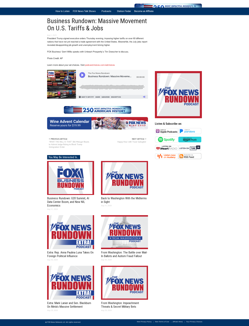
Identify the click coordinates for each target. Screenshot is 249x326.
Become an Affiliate (144, 11)
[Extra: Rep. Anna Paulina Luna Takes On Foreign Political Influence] (70, 232)
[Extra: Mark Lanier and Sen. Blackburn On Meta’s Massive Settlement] (70, 282)
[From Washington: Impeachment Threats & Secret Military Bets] (124, 282)
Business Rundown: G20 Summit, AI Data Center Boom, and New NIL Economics (68, 202)
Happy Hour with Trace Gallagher (131, 141)
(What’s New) (178, 322)
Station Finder (124, 11)
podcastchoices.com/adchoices (100, 64)
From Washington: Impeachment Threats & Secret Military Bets (120, 304)
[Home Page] (50, 11)
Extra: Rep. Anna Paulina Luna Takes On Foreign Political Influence (70, 254)
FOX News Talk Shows (83, 12)
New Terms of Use (162, 322)
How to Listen (62, 11)
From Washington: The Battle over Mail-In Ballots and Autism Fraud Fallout (124, 254)
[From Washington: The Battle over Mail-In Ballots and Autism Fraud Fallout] (124, 232)
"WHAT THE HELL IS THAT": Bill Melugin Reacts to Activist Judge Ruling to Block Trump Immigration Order (69, 144)
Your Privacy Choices (194, 322)
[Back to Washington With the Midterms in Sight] (124, 177)
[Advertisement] (178, 44)
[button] (199, 11)
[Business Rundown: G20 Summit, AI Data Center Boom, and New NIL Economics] (70, 177)
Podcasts (105, 12)
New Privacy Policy (144, 322)
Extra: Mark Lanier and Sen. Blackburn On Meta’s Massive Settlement (69, 304)
